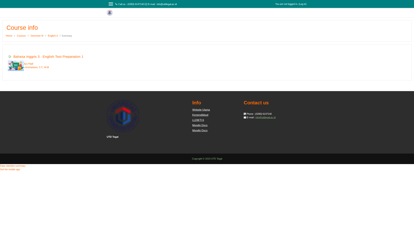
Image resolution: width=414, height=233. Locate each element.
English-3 (53, 35)
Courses (21, 35)
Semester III (36, 35)
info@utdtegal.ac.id (167, 4)
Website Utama (201, 109)
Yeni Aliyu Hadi (25, 63)
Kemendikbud (200, 115)
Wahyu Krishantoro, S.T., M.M (33, 67)
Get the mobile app (10, 169)
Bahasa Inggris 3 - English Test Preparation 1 (48, 56)
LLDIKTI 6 (198, 120)
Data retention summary (13, 165)
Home (9, 35)
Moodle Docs (199, 125)
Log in (302, 4)
